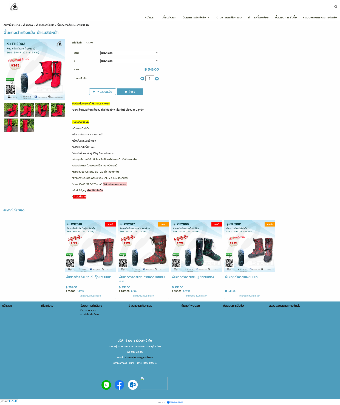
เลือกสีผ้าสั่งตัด (95, 190)
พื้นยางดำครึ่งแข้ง (45, 25)
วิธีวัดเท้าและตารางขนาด (115, 184)
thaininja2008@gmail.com (139, 357)
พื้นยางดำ (28, 25)
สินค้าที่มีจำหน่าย (12, 25)
